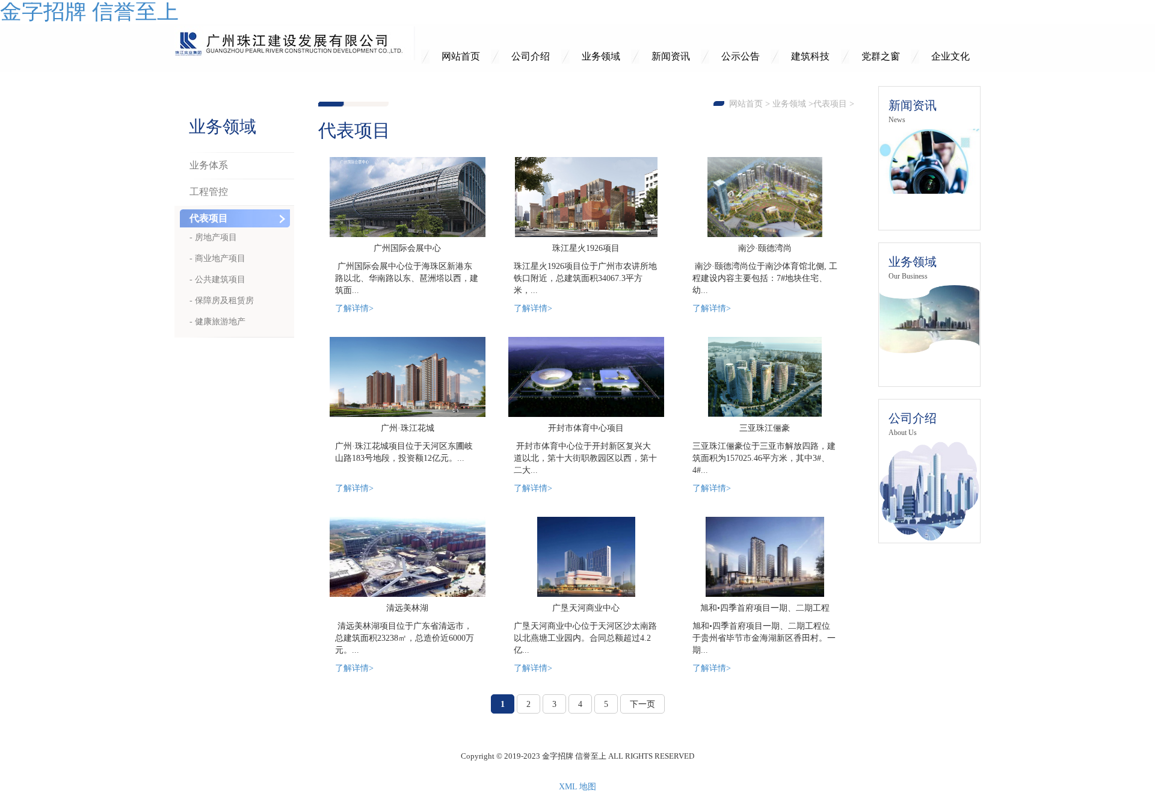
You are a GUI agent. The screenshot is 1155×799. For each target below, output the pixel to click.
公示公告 (740, 56)
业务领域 (601, 56)
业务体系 (208, 165)
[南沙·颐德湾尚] (765, 197)
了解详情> (354, 308)
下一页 (642, 704)
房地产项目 (216, 237)
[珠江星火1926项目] (586, 197)
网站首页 (461, 56)
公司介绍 (530, 56)
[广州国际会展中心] (407, 197)
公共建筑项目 (220, 279)
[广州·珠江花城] (407, 377)
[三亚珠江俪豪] (765, 377)
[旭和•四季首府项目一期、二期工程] (765, 557)
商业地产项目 (220, 258)
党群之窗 (880, 56)
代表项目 (830, 103)
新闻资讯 (670, 56)
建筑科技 (810, 56)
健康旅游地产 (220, 321)
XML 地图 (577, 786)
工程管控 (208, 192)
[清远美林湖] (407, 557)
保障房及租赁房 (224, 300)
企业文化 (950, 56)
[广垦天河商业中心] (586, 557)
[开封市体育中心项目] (586, 377)
